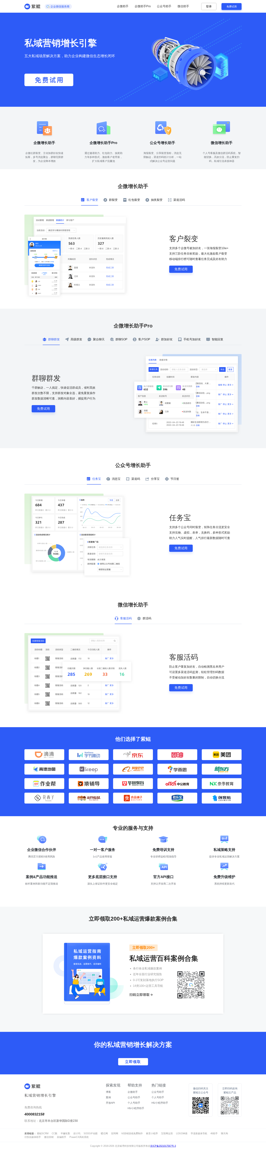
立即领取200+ (143, 948)
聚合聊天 (99, 339)
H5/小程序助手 (159, 1103)
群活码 (147, 618)
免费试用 (232, 6)
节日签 (174, 478)
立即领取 (133, 1062)
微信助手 (183, 6)
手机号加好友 (192, 339)
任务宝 (96, 478)
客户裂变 (92, 199)
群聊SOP (121, 339)
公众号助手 (164, 6)
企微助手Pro (143, 6)
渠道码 (135, 478)
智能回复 (217, 339)
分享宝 (155, 478)
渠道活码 (179, 199)
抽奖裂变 (156, 199)
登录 (209, 6)
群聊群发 (54, 339)
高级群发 (76, 339)
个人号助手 (157, 1097)
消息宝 (116, 478)
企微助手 (122, 6)
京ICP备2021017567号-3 (163, 1146)
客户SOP (144, 339)
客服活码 (126, 618)
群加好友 (167, 339)
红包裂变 (134, 199)
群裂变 (113, 199)
